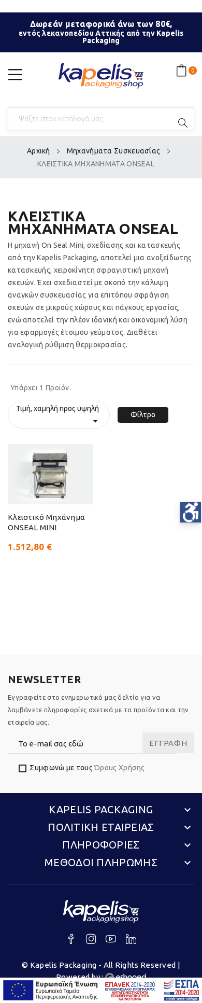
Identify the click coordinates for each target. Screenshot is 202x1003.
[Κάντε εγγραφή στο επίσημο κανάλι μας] (115, 941)
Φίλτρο (143, 415)
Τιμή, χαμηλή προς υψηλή (59, 415)
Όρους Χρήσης (119, 768)
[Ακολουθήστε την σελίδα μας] (95, 941)
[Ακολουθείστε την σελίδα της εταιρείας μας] (131, 941)
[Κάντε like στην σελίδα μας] (75, 941)
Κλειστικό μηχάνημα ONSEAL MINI (46, 522)
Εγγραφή (168, 743)
